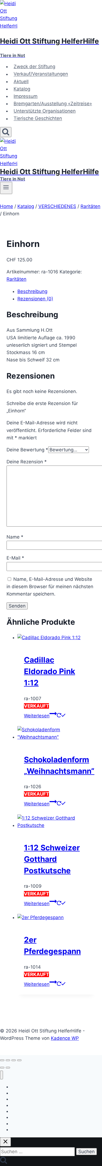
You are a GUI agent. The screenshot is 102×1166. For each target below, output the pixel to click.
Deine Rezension (27, 461)
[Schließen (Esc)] (19, 1060)
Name (15, 537)
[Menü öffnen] (6, 188)
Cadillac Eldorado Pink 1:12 (49, 671)
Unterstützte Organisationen (45, 111)
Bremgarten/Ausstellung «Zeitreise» (53, 103)
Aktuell (21, 81)
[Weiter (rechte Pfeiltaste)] (8, 1067)
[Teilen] (13, 1060)
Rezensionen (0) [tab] (35, 298)
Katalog (22, 89)
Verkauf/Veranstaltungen (41, 74)
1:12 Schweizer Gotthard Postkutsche (52, 859)
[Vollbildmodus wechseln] (8, 1060)
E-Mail (15, 558)
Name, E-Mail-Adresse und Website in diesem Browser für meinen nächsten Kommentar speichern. (50, 586)
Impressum (26, 96)
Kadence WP (65, 1038)
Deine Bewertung (27, 449)
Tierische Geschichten (38, 118)
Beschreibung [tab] (32, 291)
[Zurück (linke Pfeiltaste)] (2, 1067)
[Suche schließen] (5, 1141)
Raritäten (16, 279)
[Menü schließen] (1, 1075)
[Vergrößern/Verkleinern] (2, 1060)
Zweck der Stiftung (34, 66)
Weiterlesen (37, 715)
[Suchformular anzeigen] (5, 132)
